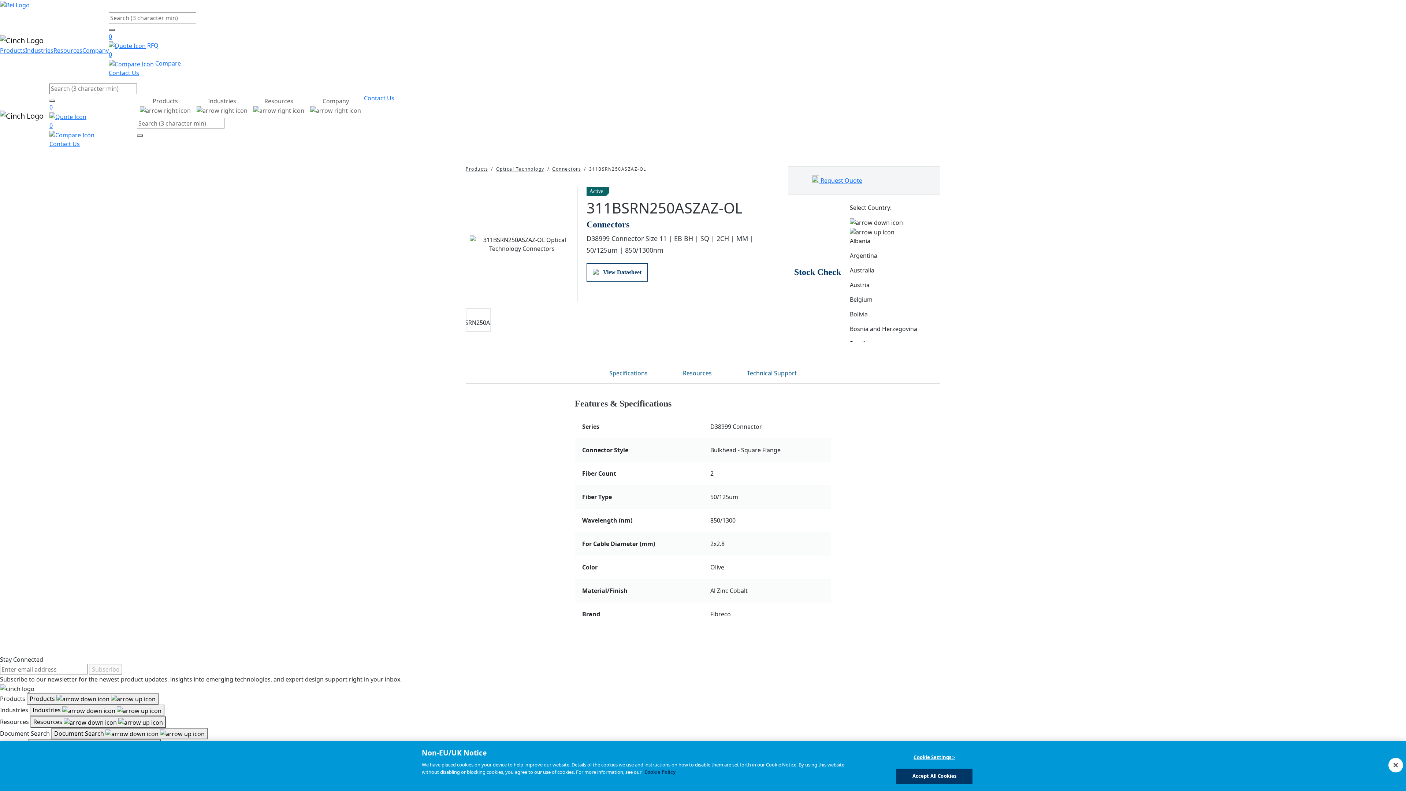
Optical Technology (520, 169)
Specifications (628, 373)
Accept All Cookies (934, 775)
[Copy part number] (774, 191)
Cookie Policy (660, 771)
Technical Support (772, 373)
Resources (67, 51)
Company (95, 51)
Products (12, 51)
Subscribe (105, 669)
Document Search (79, 733)
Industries (39, 51)
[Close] (1395, 765)
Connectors (566, 169)
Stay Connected (21, 660)
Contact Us (124, 73)
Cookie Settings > (934, 757)
